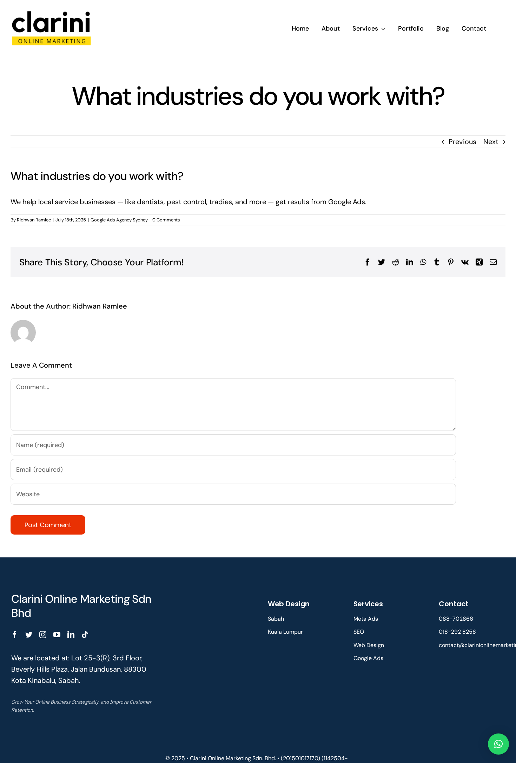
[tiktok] (84, 634)
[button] (498, 744)
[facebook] (14, 634)
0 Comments (166, 220)
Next (490, 141)
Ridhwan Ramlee (34, 220)
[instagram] (42, 634)
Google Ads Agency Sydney (119, 220)
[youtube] (56, 634)
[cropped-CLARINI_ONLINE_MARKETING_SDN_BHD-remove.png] (51, 9)
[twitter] (28, 634)
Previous (462, 141)
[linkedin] (70, 634)
